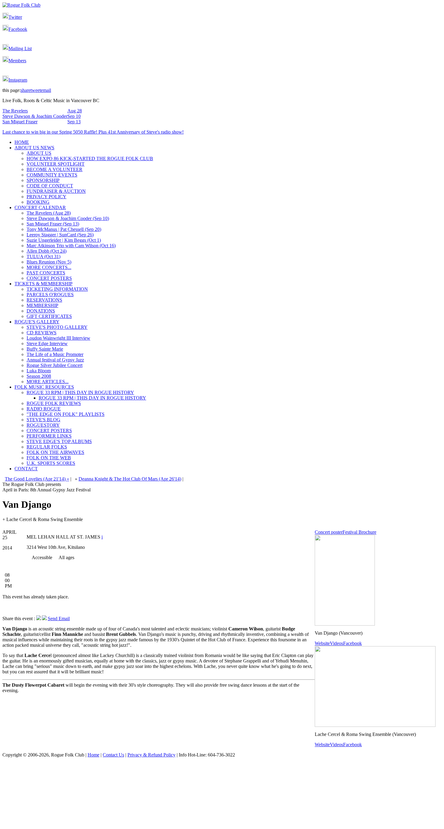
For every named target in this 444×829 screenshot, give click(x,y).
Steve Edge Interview (47, 343)
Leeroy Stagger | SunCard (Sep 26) (60, 234)
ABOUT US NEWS (34, 147)
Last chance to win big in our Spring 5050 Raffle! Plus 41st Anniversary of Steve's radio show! (93, 131)
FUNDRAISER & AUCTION (56, 191)
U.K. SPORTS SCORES (51, 463)
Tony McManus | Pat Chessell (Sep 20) (64, 229)
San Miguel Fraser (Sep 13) (53, 223)
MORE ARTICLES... (48, 381)
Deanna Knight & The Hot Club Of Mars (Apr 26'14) (130, 478)
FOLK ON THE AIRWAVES (55, 452)
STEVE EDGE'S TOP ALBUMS (59, 441)
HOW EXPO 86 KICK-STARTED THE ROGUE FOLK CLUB (90, 158)
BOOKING (38, 202)
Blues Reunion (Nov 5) (49, 261)
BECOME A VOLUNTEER (54, 169)
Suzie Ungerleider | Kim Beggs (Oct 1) (64, 240)
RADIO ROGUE (44, 408)
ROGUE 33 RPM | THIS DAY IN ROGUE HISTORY (80, 392)
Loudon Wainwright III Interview (58, 338)
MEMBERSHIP (42, 305)
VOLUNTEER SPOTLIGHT (56, 164)
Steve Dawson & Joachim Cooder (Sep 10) (68, 218)
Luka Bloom (39, 370)
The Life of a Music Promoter (55, 354)
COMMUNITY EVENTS (52, 174)
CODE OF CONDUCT (50, 185)
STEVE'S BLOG (43, 419)
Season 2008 (39, 376)
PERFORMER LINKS (49, 436)
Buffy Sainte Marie (45, 348)
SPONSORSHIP (43, 180)
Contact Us (113, 754)
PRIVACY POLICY (46, 196)
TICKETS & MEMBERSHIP (43, 283)
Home (93, 754)
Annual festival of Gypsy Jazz (55, 359)
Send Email (59, 618)
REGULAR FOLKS (47, 446)
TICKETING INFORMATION (57, 289)
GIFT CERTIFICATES (49, 316)
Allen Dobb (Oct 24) (46, 251)
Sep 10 (74, 116)
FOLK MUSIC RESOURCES (44, 387)
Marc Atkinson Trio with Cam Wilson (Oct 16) (71, 245)
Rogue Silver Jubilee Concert (54, 365)
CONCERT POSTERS (49, 278)
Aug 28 (74, 110)
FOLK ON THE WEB (49, 457)
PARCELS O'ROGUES (50, 294)
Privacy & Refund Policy (151, 754)
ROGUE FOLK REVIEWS (54, 403)
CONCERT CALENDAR (40, 207)
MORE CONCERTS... (49, 267)
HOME (21, 142)
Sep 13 (74, 121)
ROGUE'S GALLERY (37, 321)
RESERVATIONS (44, 300)
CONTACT (26, 468)
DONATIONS (41, 310)
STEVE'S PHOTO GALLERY (57, 327)
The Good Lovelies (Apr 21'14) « (37, 478)
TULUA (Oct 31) (43, 256)
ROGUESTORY (43, 425)
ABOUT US (39, 153)
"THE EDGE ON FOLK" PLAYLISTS (66, 414)
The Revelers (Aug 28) (49, 212)
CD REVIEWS (41, 332)
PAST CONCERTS (46, 272)
